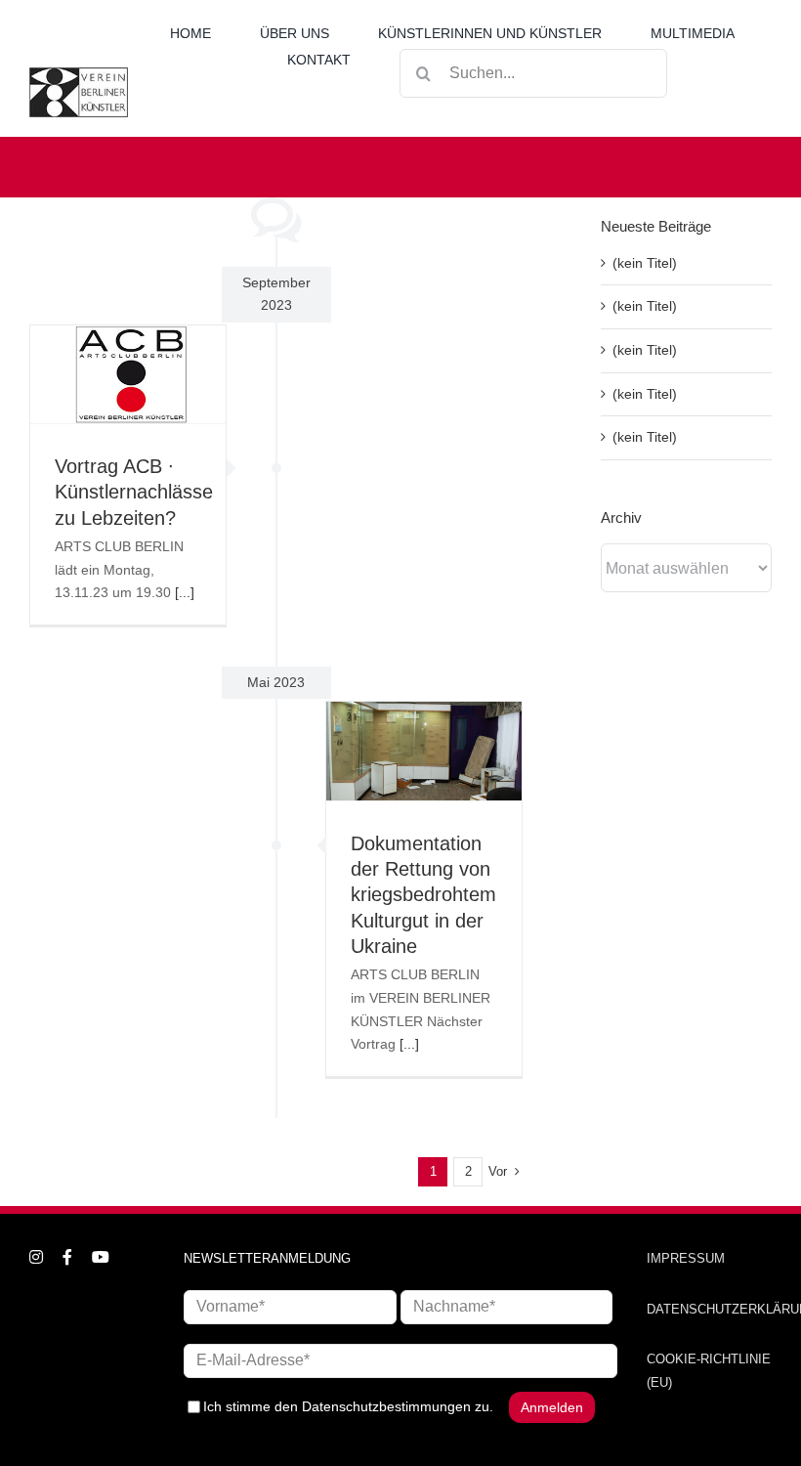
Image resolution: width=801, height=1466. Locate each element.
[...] (184, 592)
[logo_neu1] (78, 74)
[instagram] (36, 1257)
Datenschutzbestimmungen (386, 1405)
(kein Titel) (644, 263)
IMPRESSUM (686, 1258)
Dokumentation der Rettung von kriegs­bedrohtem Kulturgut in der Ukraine (423, 895)
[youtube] (100, 1257)
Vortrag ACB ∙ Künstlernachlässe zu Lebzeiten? (134, 492)
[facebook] (67, 1257)
